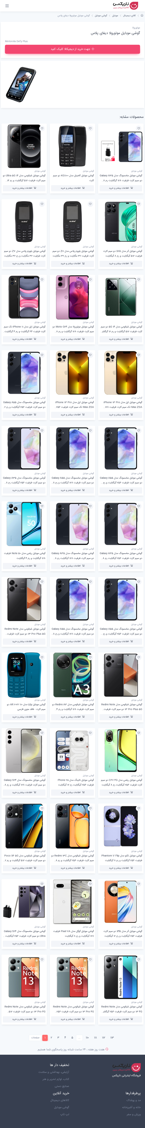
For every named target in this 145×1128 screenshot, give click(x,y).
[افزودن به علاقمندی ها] (138, 128)
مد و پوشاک (133, 1100)
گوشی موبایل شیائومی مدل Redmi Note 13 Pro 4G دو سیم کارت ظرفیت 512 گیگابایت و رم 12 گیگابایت (25, 1011)
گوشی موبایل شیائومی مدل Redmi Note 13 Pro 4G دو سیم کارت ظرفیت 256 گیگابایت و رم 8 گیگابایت (73, 1011)
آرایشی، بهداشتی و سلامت (54, 1072)
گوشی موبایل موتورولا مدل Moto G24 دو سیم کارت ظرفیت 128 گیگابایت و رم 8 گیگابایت (73, 331)
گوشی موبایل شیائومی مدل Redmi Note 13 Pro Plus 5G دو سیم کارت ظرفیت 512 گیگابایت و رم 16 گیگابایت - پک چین (121, 709)
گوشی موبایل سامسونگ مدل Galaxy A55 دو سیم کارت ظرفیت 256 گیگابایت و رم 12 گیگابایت (24, 407)
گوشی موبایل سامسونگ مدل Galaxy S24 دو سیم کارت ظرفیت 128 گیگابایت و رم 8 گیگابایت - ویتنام (24, 785)
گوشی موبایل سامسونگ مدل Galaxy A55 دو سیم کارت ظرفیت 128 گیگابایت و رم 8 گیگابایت (73, 634)
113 (112, 1037)
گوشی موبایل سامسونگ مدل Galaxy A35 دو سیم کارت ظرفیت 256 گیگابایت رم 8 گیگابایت (24, 483)
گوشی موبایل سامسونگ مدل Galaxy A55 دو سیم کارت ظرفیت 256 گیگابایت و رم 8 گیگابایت (121, 634)
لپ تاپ (64, 1114)
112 (103, 1037)
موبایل (115, 16)
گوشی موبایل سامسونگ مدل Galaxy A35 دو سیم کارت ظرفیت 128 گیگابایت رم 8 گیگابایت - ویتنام (72, 558)
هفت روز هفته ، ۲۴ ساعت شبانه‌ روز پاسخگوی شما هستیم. (71, 1049)
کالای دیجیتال (129, 16)
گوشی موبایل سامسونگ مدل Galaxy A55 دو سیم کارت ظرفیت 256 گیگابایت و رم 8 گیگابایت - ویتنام (121, 483)
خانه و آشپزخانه (131, 1107)
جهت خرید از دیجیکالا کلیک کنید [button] (70, 49)
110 (87, 1037)
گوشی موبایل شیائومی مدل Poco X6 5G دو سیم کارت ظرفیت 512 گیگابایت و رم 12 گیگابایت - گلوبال (24, 860)
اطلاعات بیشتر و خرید (119, 188)
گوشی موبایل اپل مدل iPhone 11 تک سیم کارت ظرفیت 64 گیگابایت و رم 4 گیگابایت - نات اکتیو (24, 331)
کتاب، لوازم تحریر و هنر (56, 1079)
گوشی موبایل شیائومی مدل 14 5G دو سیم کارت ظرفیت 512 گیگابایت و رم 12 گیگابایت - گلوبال (121, 331)
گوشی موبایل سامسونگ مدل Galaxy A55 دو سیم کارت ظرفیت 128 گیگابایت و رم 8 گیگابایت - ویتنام (73, 483)
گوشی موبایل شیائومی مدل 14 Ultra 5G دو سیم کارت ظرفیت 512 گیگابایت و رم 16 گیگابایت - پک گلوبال (24, 180)
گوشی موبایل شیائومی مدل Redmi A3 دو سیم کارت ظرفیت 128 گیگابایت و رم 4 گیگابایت (73, 709)
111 (95, 1037)
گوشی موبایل (101, 16)
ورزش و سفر (134, 1114)
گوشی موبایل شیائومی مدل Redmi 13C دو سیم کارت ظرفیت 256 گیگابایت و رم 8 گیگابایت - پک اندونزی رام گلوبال (72, 860)
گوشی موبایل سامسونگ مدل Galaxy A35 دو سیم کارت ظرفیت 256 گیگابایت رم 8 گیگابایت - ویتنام (121, 558)
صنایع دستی (62, 1086)
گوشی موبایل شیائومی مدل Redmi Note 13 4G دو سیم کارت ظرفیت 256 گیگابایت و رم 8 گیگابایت (121, 1011)
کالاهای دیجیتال (59, 1100)
